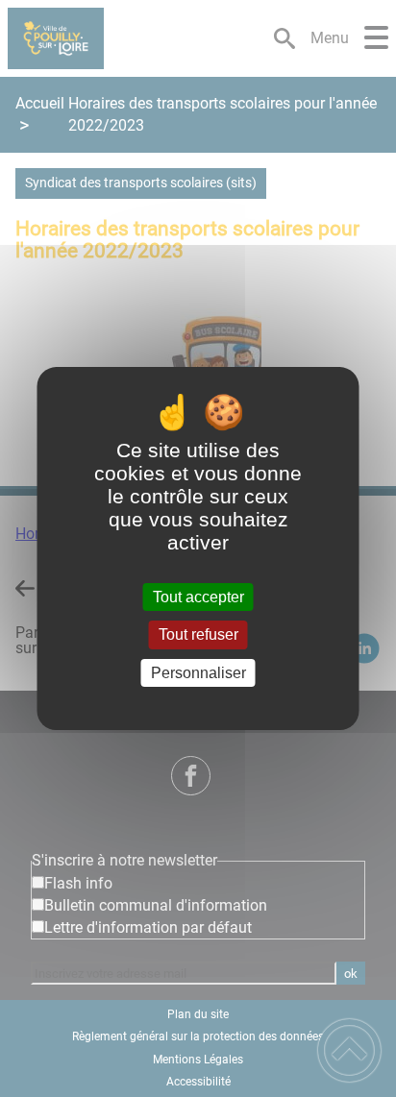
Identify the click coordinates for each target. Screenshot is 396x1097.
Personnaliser (198, 673)
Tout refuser (198, 635)
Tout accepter (198, 597)
